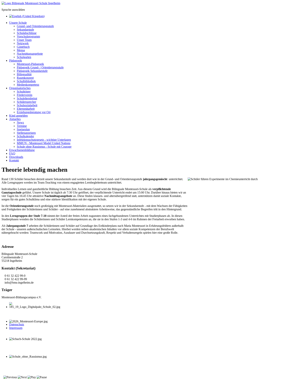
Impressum (15, 327)
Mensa (21, 50)
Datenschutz (16, 324)
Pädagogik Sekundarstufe (32, 70)
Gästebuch (23, 46)
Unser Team (24, 39)
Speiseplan (23, 129)
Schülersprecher (26, 101)
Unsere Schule (18, 22)
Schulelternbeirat (27, 98)
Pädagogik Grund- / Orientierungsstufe (40, 67)
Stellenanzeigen (26, 132)
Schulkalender (25, 136)
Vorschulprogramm (28, 36)
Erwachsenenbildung (22, 150)
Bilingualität (24, 74)
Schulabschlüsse (27, 33)
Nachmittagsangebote (30, 53)
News (20, 122)
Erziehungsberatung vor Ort (33, 112)
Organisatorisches (20, 88)
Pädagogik (15, 60)
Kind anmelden (18, 115)
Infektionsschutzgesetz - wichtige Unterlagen (44, 139)
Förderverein (24, 95)
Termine (22, 126)
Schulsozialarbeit (27, 105)
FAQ (12, 153)
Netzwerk (23, 43)
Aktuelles (15, 119)
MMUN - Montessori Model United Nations (43, 143)
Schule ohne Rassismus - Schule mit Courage (44, 146)
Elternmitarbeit (26, 108)
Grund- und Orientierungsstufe (35, 26)
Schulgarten (24, 57)
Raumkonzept (25, 77)
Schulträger (24, 91)
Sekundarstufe (25, 29)
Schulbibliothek (26, 81)
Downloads (16, 157)
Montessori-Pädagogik (30, 64)
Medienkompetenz (28, 84)
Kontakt (14, 160)
